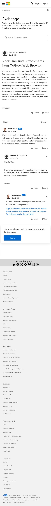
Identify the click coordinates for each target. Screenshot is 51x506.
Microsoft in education (9, 350)
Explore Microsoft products (10, 298)
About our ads (7, 502)
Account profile (7, 312)
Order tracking (7, 328)
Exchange (7, 10)
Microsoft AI (6, 387)
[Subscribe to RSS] (33, 264)
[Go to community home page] (8, 3)
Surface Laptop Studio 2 (9, 283)
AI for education (7, 376)
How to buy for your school (10, 365)
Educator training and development (13, 369)
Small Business (7, 414)
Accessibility (6, 485)
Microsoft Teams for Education (11, 357)
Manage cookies (35, 497)
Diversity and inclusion (9, 481)
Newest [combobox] (44, 122)
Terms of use (6, 500)
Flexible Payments (8, 339)
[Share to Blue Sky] (29, 264)
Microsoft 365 (7, 399)
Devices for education (9, 354)
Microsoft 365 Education (10, 361)
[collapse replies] (25, 127)
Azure (4, 425)
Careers (5, 462)
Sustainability (7, 488)
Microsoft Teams (7, 406)
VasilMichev (12, 129)
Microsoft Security (8, 391)
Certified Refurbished (9, 331)
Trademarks (16, 500)
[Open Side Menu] (3, 3)
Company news (7, 469)
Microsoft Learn (7, 432)
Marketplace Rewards (9, 447)
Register (38, 3)
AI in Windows (7, 294)
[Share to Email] (37, 264)
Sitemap (5, 497)
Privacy (26, 497)
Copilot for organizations (10, 286)
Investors (5, 477)
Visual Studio (6, 451)
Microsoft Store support (9, 320)
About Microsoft (7, 466)
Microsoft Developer (9, 428)
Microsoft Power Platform (10, 402)
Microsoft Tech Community (10, 440)
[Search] (31, 3)
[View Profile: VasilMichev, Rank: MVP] (4, 130)
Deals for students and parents (12, 373)
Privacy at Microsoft (8, 473)
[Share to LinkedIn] (14, 264)
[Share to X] (21, 264)
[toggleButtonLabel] (47, 10)
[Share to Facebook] (17, 264)
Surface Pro (6, 275)
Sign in (12, 238)
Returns (5, 324)
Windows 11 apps (8, 302)
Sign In (45, 3)
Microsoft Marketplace (9, 443)
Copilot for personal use (10, 290)
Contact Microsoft (15, 497)
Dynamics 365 (7, 395)
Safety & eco (26, 500)
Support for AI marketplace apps (12, 436)
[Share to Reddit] (25, 264)
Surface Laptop (7, 279)
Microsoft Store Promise (10, 335)
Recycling (35, 500)
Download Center (8, 316)
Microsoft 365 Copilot (9, 410)
